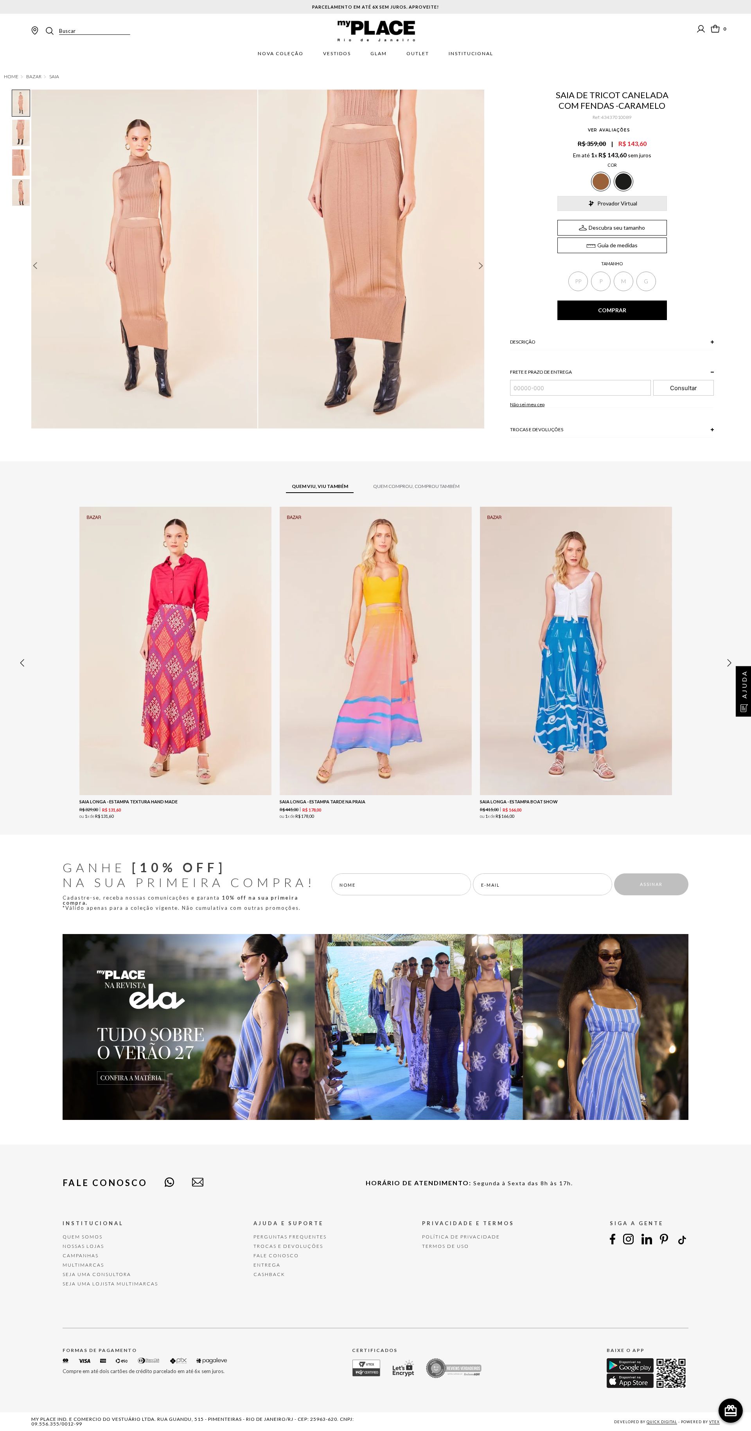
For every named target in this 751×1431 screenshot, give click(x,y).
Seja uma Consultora (97, 1274)
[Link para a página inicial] (11, 76)
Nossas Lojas (83, 1246)
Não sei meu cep (527, 404)
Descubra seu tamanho (617, 227)
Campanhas (81, 1255)
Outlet (417, 53)
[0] (715, 29)
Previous (35, 265)
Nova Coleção (281, 53)
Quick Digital (662, 1422)
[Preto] (623, 181)
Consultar (683, 388)
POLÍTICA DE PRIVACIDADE (461, 1237)
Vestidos (337, 53)
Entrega (266, 1265)
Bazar (33, 76)
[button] (578, 281)
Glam (378, 53)
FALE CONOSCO (276, 1255)
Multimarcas (83, 1265)
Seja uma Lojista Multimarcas (110, 1284)
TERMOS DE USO (445, 1246)
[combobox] (87, 31)
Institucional (471, 53)
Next (481, 265)
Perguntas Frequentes (290, 1237)
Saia (54, 76)
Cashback (269, 1274)
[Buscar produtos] (52, 31)
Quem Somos (82, 1237)
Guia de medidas (617, 245)
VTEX (714, 1422)
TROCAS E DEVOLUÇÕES (288, 1246)
